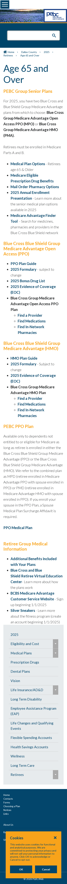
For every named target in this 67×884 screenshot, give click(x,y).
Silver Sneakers (23, 610)
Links (6, 813)
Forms (6, 802)
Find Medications (32, 321)
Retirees (8, 55)
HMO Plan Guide (24, 358)
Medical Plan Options (28, 164)
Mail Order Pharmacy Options (35, 187)
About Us (8, 824)
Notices (7, 810)
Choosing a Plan (11, 806)
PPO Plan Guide (23, 263)
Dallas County (29, 51)
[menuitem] (33, 634)
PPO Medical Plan (17, 527)
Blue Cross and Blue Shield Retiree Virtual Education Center (37, 576)
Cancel (46, 869)
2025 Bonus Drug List (28, 281)
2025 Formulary (23, 269)
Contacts (8, 798)
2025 (46, 51)
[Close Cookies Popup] (55, 837)
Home (11, 51)
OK (21, 869)
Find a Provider (30, 315)
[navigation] (33, 704)
